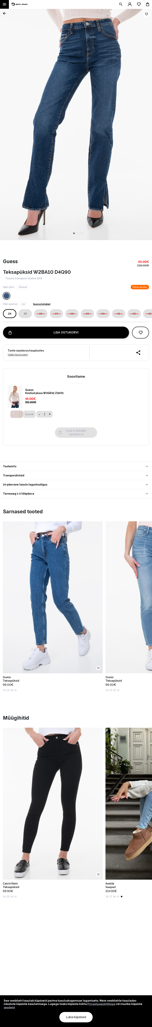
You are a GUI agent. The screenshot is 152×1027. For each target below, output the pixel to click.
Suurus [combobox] (29, 414)
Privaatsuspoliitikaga (101, 1004)
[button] (76, 466)
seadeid (9, 1007)
